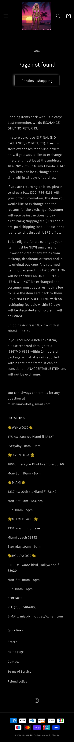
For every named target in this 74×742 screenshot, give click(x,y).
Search (12, 642)
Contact (13, 661)
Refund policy (17, 681)
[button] (6, 16)
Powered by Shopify (49, 735)
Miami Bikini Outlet (31, 735)
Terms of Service (19, 671)
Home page (16, 652)
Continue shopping (36, 80)
